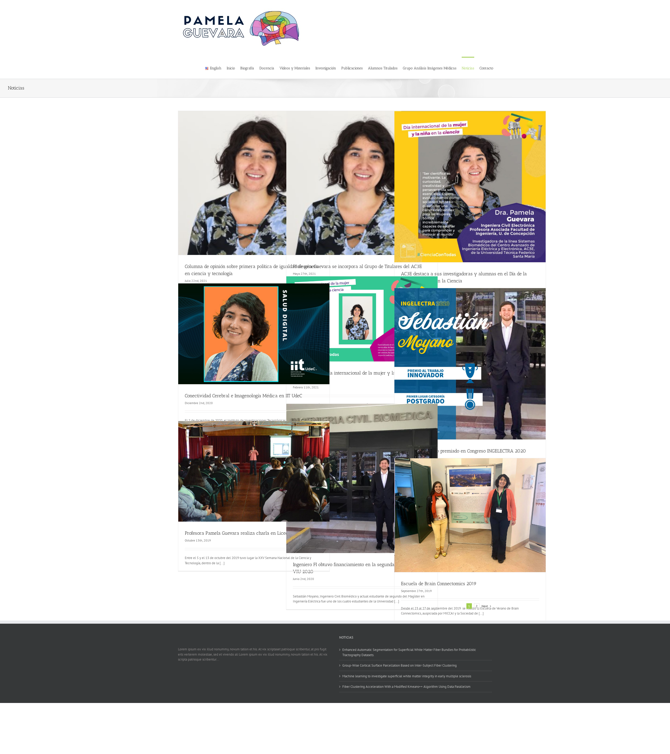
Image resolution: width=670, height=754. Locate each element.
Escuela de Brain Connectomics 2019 (439, 584)
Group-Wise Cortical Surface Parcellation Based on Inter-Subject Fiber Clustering (399, 665)
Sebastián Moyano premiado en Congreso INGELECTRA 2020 (463, 451)
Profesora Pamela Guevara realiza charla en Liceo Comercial (247, 533)
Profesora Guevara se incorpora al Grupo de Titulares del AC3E (357, 266)
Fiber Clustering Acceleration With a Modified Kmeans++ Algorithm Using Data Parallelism (406, 686)
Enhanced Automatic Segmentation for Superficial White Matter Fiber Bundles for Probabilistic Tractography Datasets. (409, 652)
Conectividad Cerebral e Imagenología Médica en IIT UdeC (243, 396)
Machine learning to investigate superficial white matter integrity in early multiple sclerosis (406, 676)
